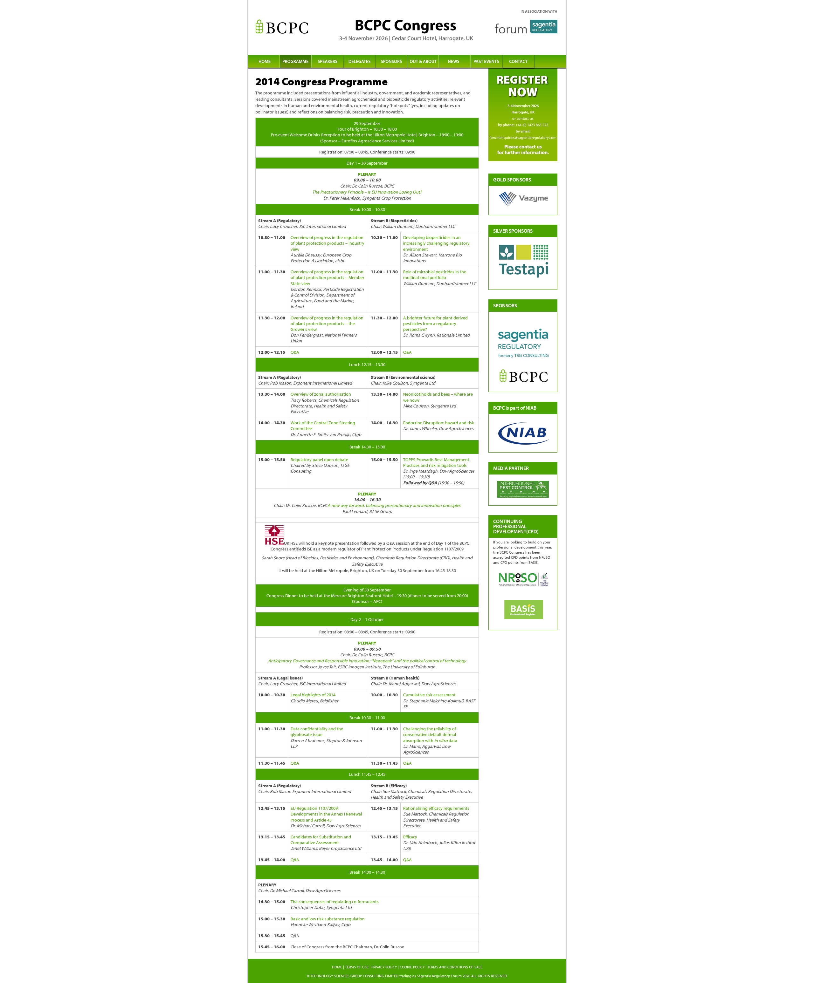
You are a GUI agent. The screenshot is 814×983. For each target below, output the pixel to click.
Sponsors (391, 62)
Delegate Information (359, 62)
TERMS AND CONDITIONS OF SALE (454, 967)
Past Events (486, 62)
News (455, 62)
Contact (518, 62)
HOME (337, 967)
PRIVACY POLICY (384, 967)
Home (264, 62)
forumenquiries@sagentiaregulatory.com (522, 137)
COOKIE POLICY (412, 967)
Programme (296, 62)
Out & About (423, 62)
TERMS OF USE (357, 967)
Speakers (327, 62)
